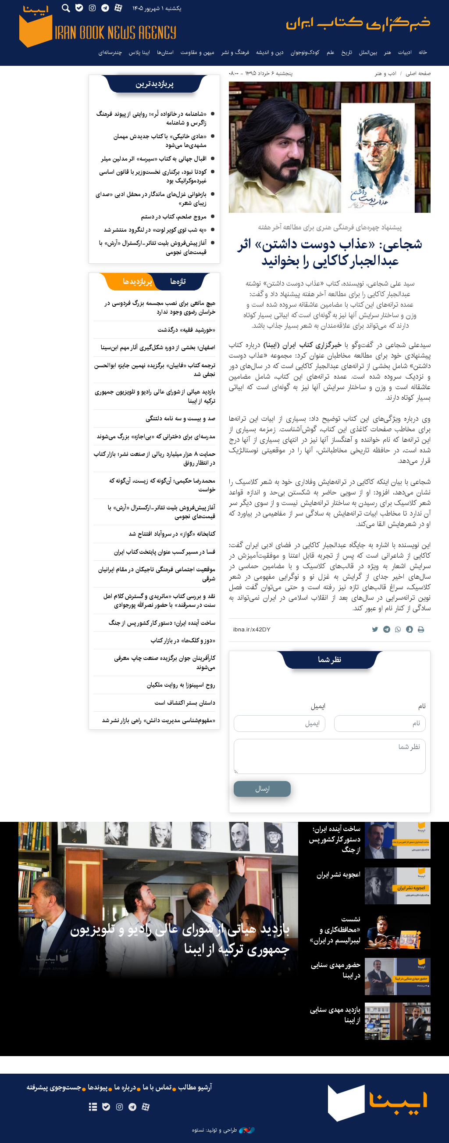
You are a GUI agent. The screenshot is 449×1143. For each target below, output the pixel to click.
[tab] (178, 281)
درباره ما (125, 1087)
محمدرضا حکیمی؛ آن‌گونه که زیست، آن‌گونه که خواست (162, 485)
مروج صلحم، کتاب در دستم (174, 217)
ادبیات (405, 52)
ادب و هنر (385, 73)
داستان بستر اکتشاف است (185, 703)
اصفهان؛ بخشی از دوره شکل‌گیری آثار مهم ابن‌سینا (158, 347)
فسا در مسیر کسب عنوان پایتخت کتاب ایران (164, 552)
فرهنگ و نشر (235, 52)
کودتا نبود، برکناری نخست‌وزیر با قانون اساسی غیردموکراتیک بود (153, 176)
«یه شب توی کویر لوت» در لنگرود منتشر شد (155, 230)
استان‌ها (165, 52)
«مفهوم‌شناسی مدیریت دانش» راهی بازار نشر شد (158, 720)
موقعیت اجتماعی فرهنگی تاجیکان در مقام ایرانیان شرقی (156, 574)
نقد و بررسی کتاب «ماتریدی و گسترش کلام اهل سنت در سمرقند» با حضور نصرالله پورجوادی (159, 600)
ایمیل (318, 706)
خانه (423, 52)
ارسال (262, 789)
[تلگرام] (132, 1107)
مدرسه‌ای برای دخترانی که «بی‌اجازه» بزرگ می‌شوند (155, 436)
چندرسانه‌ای (110, 52)
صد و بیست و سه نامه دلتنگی (180, 418)
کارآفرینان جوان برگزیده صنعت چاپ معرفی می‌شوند (164, 662)
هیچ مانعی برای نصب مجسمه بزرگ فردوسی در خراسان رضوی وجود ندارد (160, 307)
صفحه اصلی (418, 73)
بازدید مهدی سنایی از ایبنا (335, 1015)
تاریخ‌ (347, 52)
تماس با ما (157, 1087)
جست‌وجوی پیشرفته (54, 1087)
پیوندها (97, 1087)
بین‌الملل (368, 52)
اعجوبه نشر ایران (338, 875)
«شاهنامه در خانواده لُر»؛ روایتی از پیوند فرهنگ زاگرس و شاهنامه (151, 118)
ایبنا (358, 24)
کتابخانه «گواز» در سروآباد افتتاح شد (171, 534)
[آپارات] (145, 1107)
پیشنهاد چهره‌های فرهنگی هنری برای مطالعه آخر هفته (330, 227)
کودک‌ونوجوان (305, 52)
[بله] (105, 1107)
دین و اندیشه (270, 52)
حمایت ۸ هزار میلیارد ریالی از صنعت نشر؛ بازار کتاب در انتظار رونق (154, 458)
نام (422, 706)
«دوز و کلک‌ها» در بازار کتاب (183, 640)
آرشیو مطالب (195, 1087)
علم (331, 52)
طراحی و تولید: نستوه (214, 1130)
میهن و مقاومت (197, 52)
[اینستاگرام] (119, 1107)
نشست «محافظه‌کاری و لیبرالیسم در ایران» (335, 930)
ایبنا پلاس (139, 52)
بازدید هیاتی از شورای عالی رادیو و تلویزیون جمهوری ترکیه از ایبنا (155, 396)
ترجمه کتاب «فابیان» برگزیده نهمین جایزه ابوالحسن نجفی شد (154, 370)
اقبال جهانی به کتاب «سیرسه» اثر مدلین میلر (154, 159)
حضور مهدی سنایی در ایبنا (335, 970)
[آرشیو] (92, 1107)
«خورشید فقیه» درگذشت (186, 330)
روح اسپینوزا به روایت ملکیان (181, 685)
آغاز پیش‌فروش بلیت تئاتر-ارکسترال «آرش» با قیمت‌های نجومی (153, 247)
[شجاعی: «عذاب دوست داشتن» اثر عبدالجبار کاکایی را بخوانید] (330, 147)
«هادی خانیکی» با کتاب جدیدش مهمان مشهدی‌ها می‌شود (160, 141)
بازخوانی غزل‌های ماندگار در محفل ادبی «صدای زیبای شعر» (151, 199)
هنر (387, 52)
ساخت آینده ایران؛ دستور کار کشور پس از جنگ (162, 623)
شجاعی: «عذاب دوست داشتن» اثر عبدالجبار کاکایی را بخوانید (329, 252)
